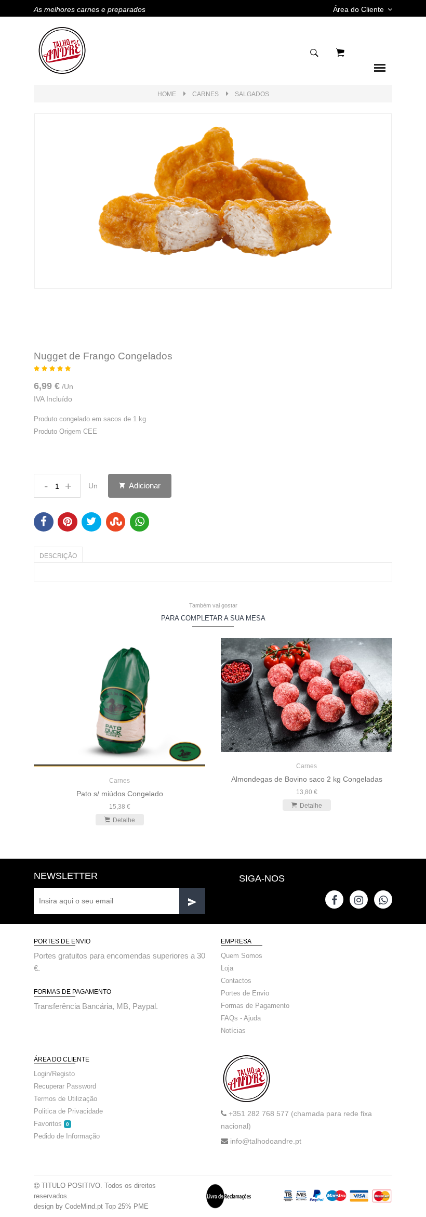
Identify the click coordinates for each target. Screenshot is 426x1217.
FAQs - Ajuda (241, 1018)
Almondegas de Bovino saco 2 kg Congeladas (306, 779)
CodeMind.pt (84, 1206)
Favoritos (51, 1124)
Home (166, 94)
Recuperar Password (65, 1086)
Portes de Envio (245, 993)
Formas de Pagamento (255, 1005)
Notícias (233, 1030)
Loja (227, 968)
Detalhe (124, 820)
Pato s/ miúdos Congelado (119, 793)
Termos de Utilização (65, 1099)
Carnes (205, 94)
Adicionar (144, 485)
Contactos (236, 981)
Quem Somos (241, 956)
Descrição (58, 556)
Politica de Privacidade (68, 1111)
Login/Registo (54, 1074)
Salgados (252, 94)
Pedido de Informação (67, 1136)
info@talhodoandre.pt (265, 1141)
